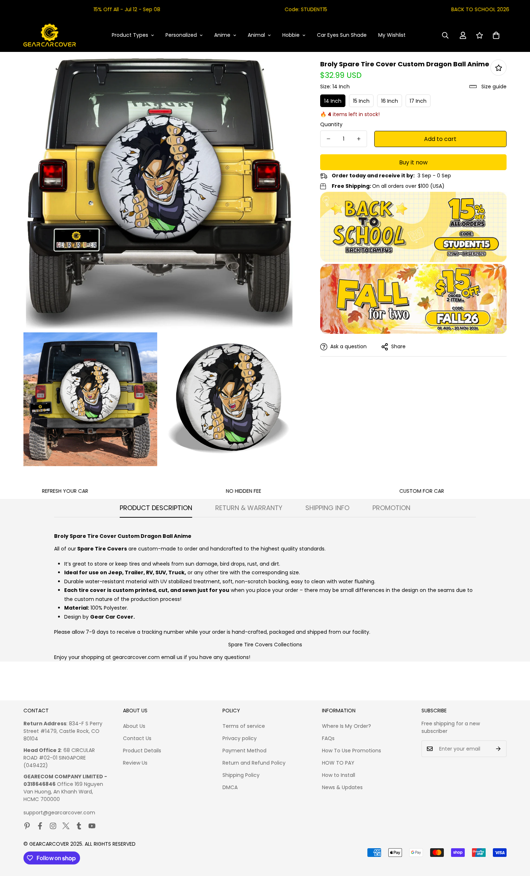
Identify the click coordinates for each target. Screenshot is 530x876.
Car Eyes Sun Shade (342, 35)
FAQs (328, 738)
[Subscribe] (498, 748)
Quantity (331, 124)
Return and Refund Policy (254, 762)
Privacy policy (239, 738)
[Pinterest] (27, 825)
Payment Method (244, 750)
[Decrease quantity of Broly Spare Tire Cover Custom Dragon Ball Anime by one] (328, 139)
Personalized (181, 35)
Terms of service (243, 726)
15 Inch (361, 101)
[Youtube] (91, 825)
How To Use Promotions (351, 750)
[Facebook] (40, 825)
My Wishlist (392, 35)
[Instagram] (53, 825)
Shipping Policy (241, 775)
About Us (134, 726)
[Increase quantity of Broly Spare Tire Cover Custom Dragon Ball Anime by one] (359, 139)
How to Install (338, 775)
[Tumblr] (78, 825)
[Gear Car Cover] (49, 35)
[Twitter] (65, 825)
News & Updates (342, 787)
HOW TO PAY (338, 762)
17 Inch (418, 101)
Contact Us (137, 738)
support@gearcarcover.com (59, 812)
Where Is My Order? (346, 726)
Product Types (130, 35)
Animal (256, 35)
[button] (496, 35)
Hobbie (291, 35)
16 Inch (389, 101)
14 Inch (332, 101)
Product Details (142, 750)
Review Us (135, 762)
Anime (222, 35)
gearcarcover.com (136, 657)
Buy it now (413, 162)
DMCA (230, 787)
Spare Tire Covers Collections (265, 644)
